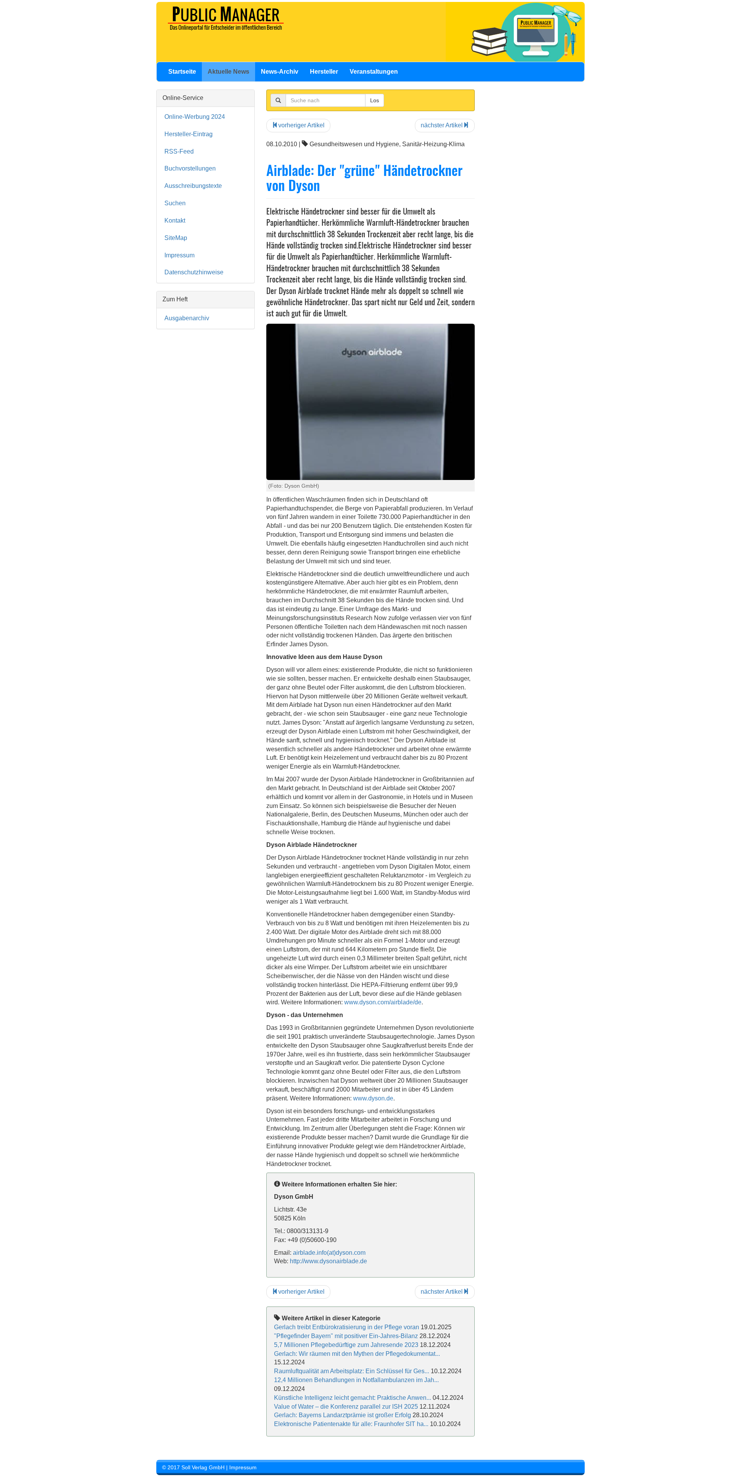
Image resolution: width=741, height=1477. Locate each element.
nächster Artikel (442, 125)
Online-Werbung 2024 (194, 116)
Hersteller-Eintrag (188, 134)
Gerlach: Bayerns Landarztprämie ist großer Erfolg (342, 1415)
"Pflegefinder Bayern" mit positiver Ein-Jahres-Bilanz (346, 1336)
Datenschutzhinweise (193, 272)
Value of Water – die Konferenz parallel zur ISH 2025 (346, 1406)
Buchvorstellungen (190, 168)
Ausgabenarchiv (186, 318)
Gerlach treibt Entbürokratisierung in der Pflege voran (346, 1327)
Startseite (182, 71)
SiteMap (175, 238)
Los (374, 100)
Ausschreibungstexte (193, 186)
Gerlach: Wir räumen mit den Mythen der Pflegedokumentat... (357, 1353)
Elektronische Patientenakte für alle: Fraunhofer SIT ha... (351, 1424)
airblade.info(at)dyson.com (329, 1252)
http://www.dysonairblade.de (328, 1261)
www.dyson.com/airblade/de (382, 1002)
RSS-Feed (179, 151)
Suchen (175, 203)
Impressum (179, 255)
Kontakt (174, 220)
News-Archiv (279, 71)
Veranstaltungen (374, 71)
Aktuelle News (228, 71)
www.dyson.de (373, 1098)
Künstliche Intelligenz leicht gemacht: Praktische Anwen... (352, 1397)
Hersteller (324, 71)
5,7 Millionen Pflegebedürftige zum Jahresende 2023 (346, 1345)
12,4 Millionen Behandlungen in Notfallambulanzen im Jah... (356, 1380)
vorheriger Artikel (301, 125)
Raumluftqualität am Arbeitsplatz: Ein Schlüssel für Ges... (351, 1371)
